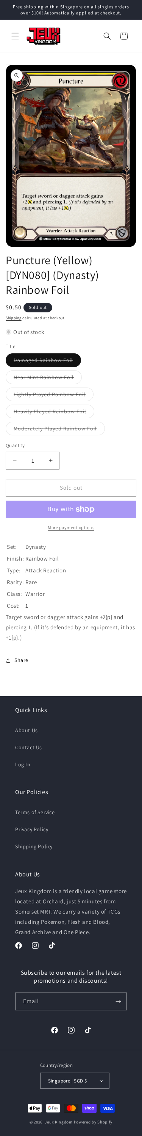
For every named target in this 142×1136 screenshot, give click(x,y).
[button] (15, 36)
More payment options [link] (71, 527)
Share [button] (21, 660)
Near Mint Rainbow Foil (48, 378)
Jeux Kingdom (58, 1122)
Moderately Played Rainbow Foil (59, 430)
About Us (26, 730)
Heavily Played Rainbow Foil (54, 413)
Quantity (15, 445)
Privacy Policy (31, 829)
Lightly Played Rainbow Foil (54, 396)
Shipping (14, 317)
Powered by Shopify (93, 1122)
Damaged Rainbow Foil (47, 361)
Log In (23, 764)
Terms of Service (35, 812)
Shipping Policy (34, 846)
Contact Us (28, 747)
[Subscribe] (118, 1001)
